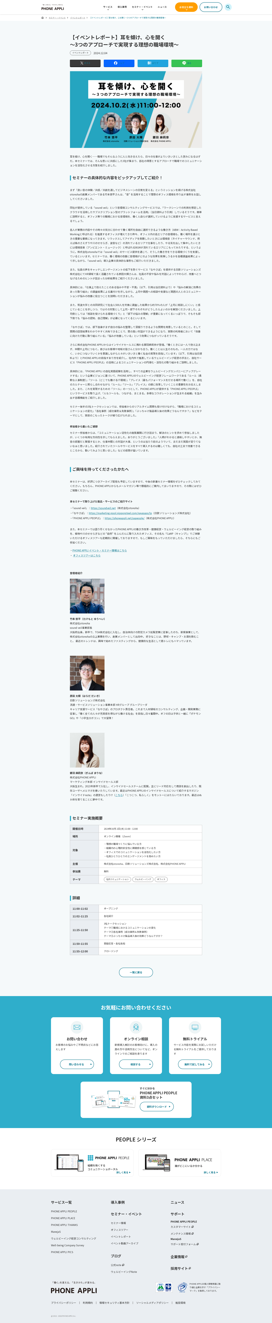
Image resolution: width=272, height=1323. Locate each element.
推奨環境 (180, 1303)
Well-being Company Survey (67, 1245)
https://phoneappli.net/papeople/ (124, 518)
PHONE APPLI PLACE (63, 1218)
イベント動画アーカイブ (124, 1243)
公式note (116, 1265)
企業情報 (177, 1256)
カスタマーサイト (181, 1227)
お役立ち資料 (186, 7)
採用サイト (179, 1268)
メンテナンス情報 (181, 1233)
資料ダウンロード (157, 1106)
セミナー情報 (118, 1223)
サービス (108, 6)
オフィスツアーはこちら (87, 555)
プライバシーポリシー (63, 1303)
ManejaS (56, 1231)
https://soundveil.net (103, 508)
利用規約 (88, 1303)
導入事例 (122, 6)
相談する (135, 1064)
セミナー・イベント (142, 6)
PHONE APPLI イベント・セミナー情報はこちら (99, 550)
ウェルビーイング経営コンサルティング (73, 1238)
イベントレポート (77, 17)
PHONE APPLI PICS (62, 1252)
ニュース (162, 6)
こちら (119, 795)
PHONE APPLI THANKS (64, 1225)
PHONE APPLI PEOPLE (64, 1211)
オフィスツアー (119, 1230)
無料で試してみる (194, 1064)
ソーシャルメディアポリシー (152, 1303)
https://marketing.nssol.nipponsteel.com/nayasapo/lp (120, 513)
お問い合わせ (211, 7)
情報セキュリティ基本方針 (114, 1303)
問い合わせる (76, 1064)
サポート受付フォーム (183, 1244)
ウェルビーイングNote (124, 1272)
